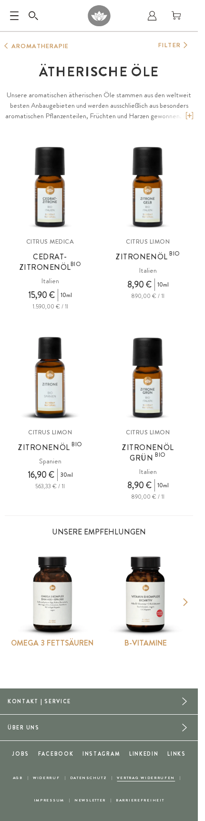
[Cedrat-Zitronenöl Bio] (50, 187)
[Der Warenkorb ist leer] (176, 15)
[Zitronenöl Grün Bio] (147, 377)
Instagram (101, 754)
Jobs (20, 754)
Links (176, 754)
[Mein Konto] (152, 16)
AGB (18, 777)
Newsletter (90, 800)
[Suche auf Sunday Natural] (33, 16)
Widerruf (46, 777)
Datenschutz (88, 777)
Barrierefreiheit (140, 800)
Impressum (49, 800)
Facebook (56, 754)
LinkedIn (144, 754)
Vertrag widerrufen (146, 777)
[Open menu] (14, 15)
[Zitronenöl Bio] (147, 187)
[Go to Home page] (99, 15)
